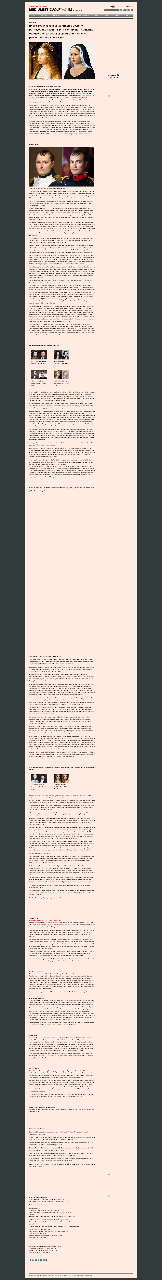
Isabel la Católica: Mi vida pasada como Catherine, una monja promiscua (51, 892)
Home (33, 15)
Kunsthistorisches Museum (72, 738)
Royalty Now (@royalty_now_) (80, 198)
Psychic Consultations (83, 15)
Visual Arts (68, 15)
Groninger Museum (55, 134)
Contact (127, 15)
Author (45, 1205)
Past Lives (44, 15)
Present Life (56, 15)
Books (106, 15)
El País (88, 413)
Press (96, 15)
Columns (116, 15)
